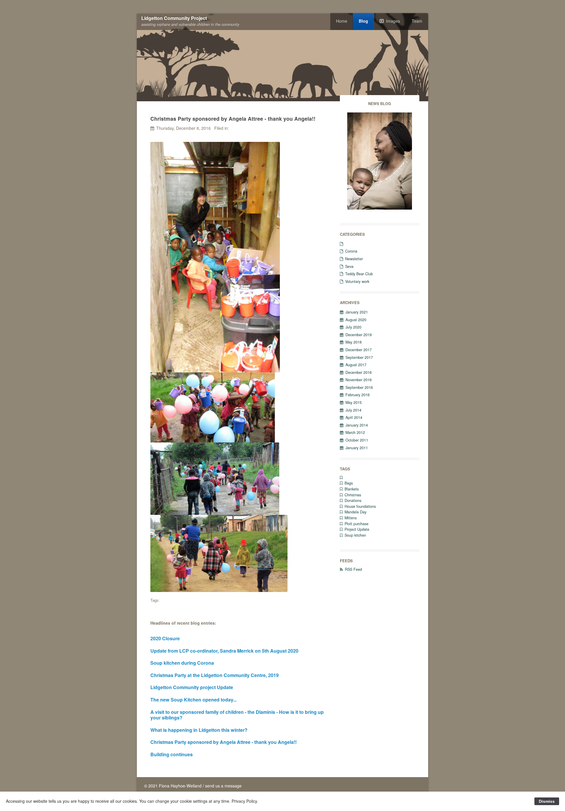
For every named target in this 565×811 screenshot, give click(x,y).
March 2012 (355, 432)
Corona (351, 251)
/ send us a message (222, 786)
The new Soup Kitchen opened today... (193, 699)
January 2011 (356, 447)
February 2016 (357, 394)
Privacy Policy (244, 801)
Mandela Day (355, 512)
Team (417, 21)
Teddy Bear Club (359, 273)
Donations (353, 500)
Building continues (171, 754)
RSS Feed (353, 569)
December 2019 (358, 334)
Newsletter (354, 258)
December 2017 (358, 349)
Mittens (351, 517)
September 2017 (359, 357)
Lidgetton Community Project (174, 18)
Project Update (357, 529)
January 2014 (356, 425)
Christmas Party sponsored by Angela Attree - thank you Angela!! (223, 742)
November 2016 (358, 379)
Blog (363, 21)
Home (341, 21)
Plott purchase (356, 523)
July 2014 (353, 410)
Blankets (352, 489)
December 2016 (358, 372)
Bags (349, 483)
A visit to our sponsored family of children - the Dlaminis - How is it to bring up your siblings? (237, 715)
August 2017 (355, 364)
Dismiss (547, 801)
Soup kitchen (355, 535)
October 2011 (356, 440)
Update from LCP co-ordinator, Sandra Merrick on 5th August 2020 (224, 650)
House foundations (360, 506)
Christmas (353, 494)
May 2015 (353, 402)
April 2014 (353, 417)
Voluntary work (357, 281)
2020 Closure (165, 638)
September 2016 (359, 387)
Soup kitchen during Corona (182, 662)
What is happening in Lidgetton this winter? (198, 730)
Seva (349, 266)
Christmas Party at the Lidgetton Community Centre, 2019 (214, 675)
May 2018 (353, 342)
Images (393, 21)
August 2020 (355, 319)
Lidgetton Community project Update (191, 687)
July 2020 (353, 327)
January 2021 (356, 312)
